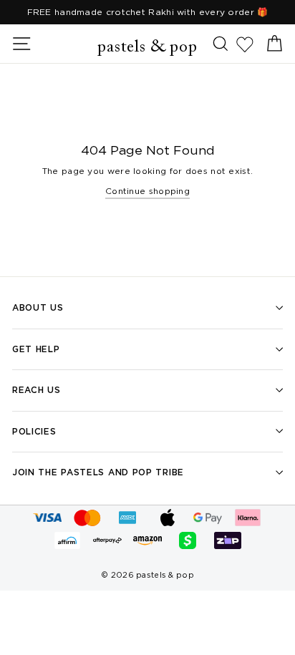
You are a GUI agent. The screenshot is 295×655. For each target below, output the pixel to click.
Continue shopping (147, 190)
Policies (34, 431)
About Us (38, 307)
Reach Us (36, 389)
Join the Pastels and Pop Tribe (98, 472)
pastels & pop (147, 47)
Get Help (36, 349)
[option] (147, 12)
